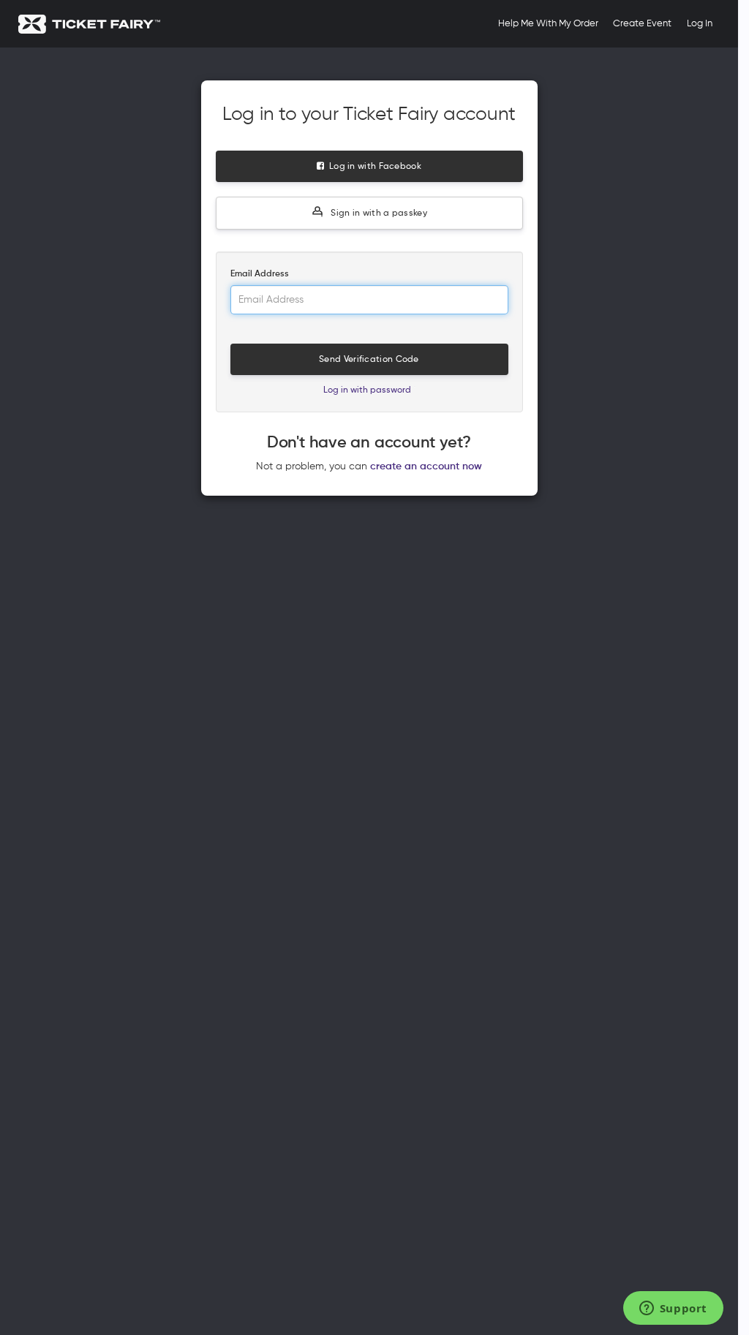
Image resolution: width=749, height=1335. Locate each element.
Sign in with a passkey (377, 213)
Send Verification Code (369, 359)
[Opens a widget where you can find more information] (672, 1309)
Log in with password (367, 390)
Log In (699, 24)
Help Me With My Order (548, 24)
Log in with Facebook (372, 166)
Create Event (642, 24)
